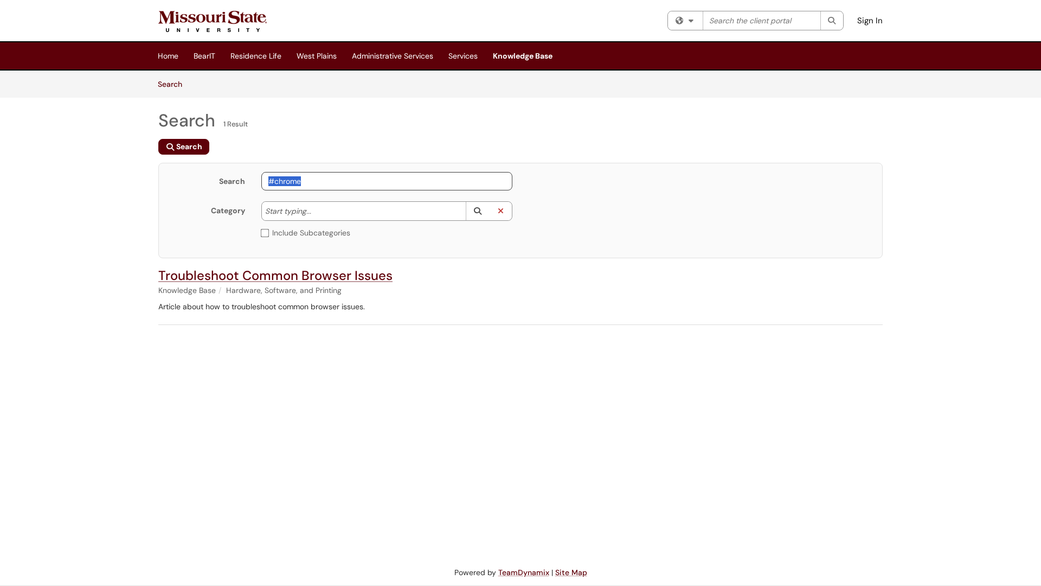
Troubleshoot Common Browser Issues (275, 275)
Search (174, 84)
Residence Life (255, 56)
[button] (477, 211)
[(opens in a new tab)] (212, 21)
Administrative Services (392, 56)
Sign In (870, 20)
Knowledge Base (522, 56)
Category (228, 210)
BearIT (204, 56)
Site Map (571, 572)
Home (168, 56)
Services (463, 56)
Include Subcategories (311, 233)
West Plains (317, 56)
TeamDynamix (523, 572)
